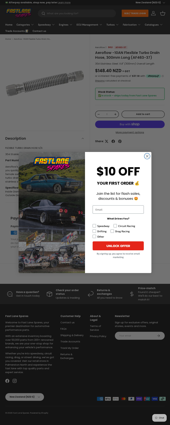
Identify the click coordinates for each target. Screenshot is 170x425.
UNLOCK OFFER (118, 245)
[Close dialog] (147, 156)
